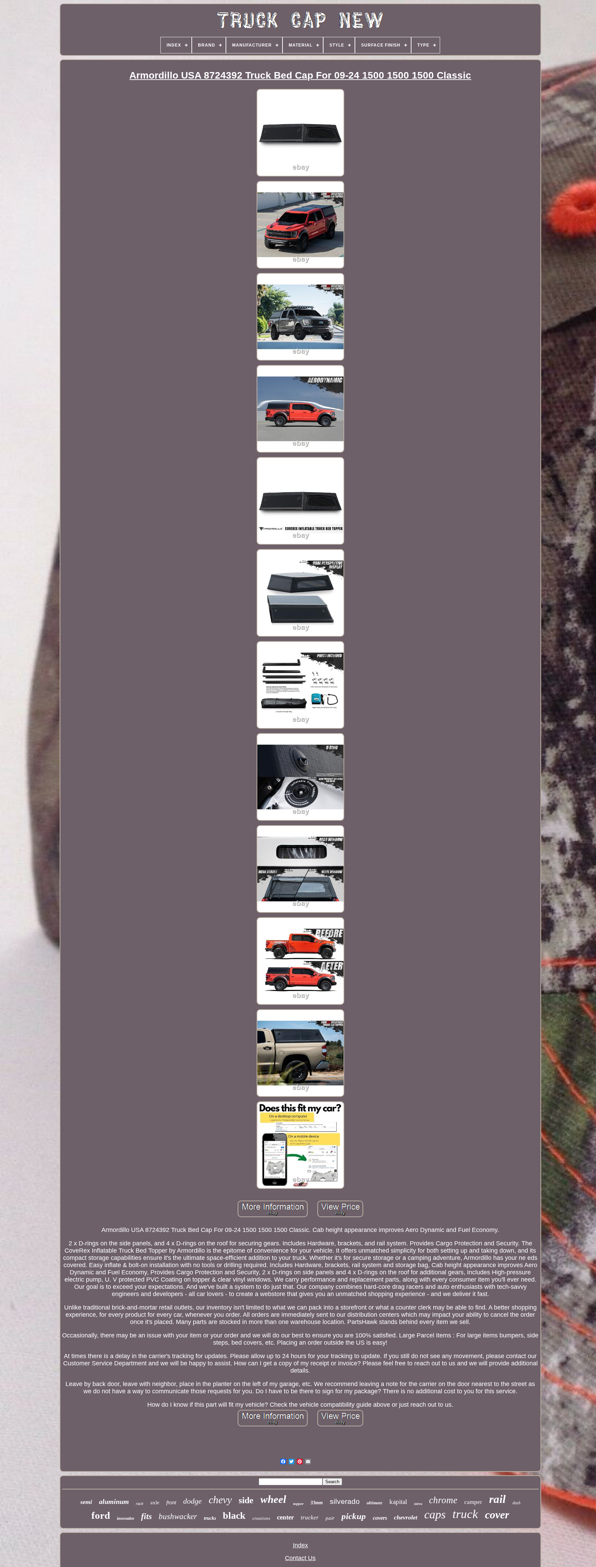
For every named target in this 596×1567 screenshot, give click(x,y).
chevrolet (405, 1517)
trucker (310, 1517)
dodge (192, 1501)
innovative (125, 1518)
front (171, 1502)
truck (465, 1514)
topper (298, 1504)
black (234, 1515)
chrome (443, 1500)
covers (380, 1518)
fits (146, 1516)
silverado (345, 1501)
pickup (353, 1516)
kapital (398, 1501)
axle (154, 1502)
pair (330, 1518)
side (246, 1500)
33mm (316, 1502)
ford (100, 1515)
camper (473, 1502)
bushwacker (178, 1516)
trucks (210, 1518)
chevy (220, 1499)
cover (497, 1514)
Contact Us (300, 1558)
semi (86, 1501)
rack (139, 1504)
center (285, 1517)
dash (516, 1502)
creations (261, 1518)
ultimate (375, 1502)
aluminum (114, 1501)
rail (497, 1499)
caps (435, 1514)
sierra (418, 1504)
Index (300, 1545)
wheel (273, 1499)
